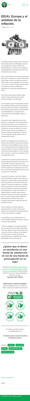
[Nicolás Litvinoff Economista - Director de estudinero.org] (6, 4)
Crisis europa (19, 345)
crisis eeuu (11, 345)
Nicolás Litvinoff (23, 399)
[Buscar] (27, 4)
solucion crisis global (7, 352)
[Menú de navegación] (24, 4)
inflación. (4, 348)
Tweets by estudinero (7, 377)
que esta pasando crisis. (15, 348)
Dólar (12, 27)
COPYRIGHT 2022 (7, 399)
